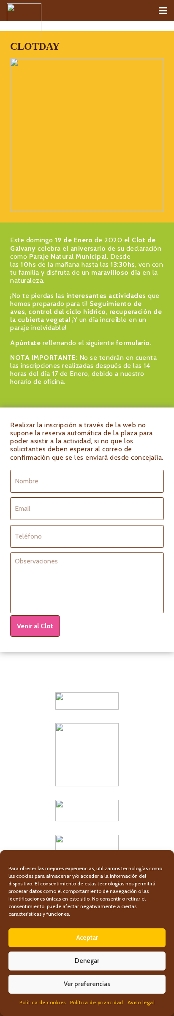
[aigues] (87, 810)
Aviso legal (141, 1002)
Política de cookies (42, 1002)
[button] (163, 10)
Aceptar (87, 937)
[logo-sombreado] (24, 20)
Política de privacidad (96, 1002)
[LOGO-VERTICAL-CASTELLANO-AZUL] (87, 754)
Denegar (87, 961)
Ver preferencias (87, 984)
